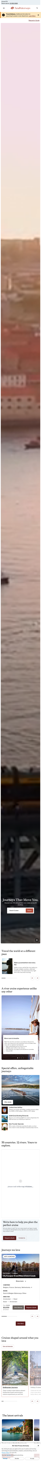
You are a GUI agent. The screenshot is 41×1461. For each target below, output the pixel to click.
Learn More (32, 16)
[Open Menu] (4, 8)
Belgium (6, 1287)
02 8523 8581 (14, 3)
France (11, 1287)
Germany (18, 1287)
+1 (31, 1287)
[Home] (20, 8)
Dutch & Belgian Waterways (12, 1293)
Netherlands (26, 1287)
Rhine (24, 1293)
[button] (37, 8)
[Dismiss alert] (38, 15)
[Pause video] (37, 940)
